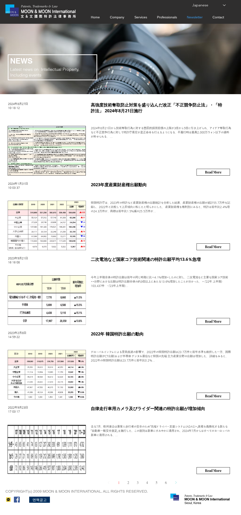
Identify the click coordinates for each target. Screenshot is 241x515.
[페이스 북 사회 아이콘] (17, 500)
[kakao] (8, 500)
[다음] (176, 482)
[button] (39, 500)
